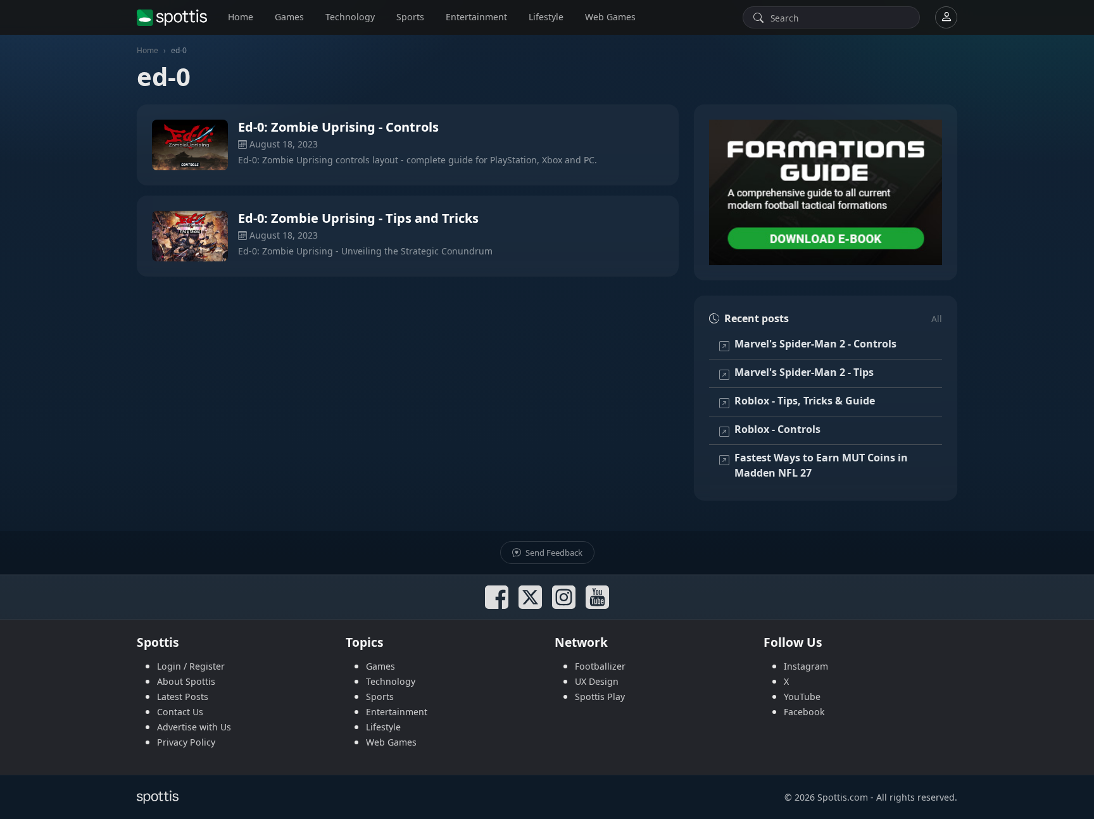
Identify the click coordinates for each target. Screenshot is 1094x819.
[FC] (825, 192)
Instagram (806, 666)
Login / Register (191, 666)
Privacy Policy (186, 742)
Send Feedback (553, 552)
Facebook (804, 712)
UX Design (597, 681)
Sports (410, 17)
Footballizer (600, 666)
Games (289, 17)
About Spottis (186, 681)
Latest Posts (182, 697)
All (936, 319)
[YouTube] (597, 597)
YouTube (802, 697)
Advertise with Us (194, 727)
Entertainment (476, 17)
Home (240, 17)
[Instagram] (563, 597)
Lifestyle (546, 17)
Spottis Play (600, 697)
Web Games (610, 17)
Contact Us (180, 712)
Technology (350, 17)
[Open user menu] (946, 17)
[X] (530, 597)
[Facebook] (496, 597)
